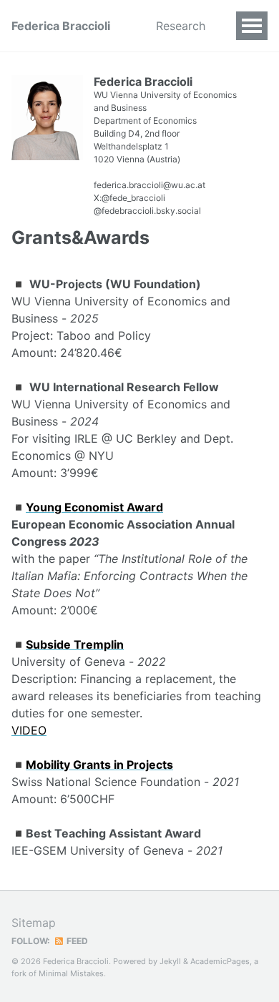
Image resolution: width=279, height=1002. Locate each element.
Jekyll (170, 961)
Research (180, 26)
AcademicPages (220, 961)
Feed (76, 940)
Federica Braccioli (60, 26)
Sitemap (33, 922)
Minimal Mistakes (71, 973)
